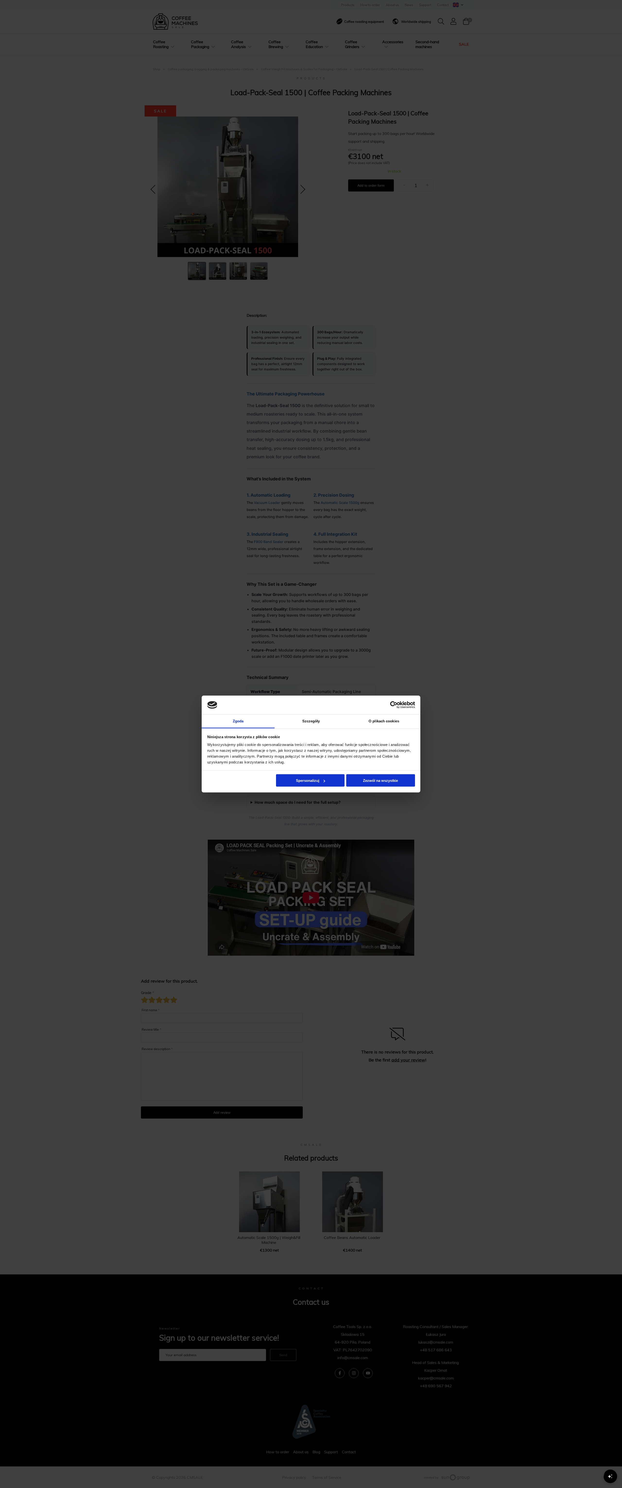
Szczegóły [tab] (311, 721)
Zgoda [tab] (238, 721)
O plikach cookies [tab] (384, 721)
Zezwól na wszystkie (380, 780)
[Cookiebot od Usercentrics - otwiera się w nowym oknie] (393, 705)
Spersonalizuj (307, 780)
